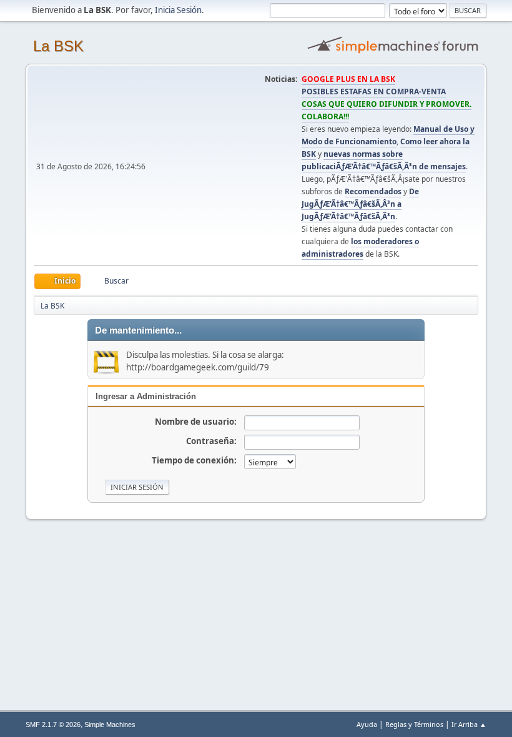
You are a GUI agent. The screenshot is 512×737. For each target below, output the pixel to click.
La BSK (58, 45)
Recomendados (373, 191)
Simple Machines (109, 724)
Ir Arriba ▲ (468, 724)
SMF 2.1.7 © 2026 (53, 724)
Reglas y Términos (414, 724)
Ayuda (367, 724)
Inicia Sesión (178, 10)
